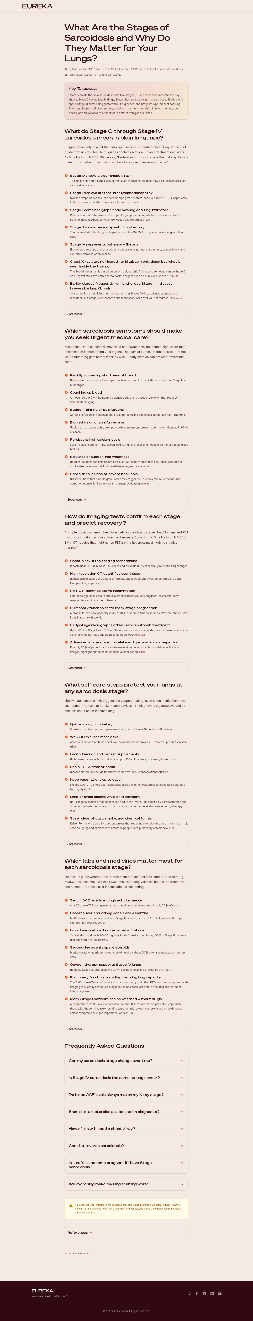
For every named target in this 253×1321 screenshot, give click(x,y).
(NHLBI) (145, 483)
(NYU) (73, 811)
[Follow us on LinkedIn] (212, 1293)
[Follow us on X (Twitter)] (197, 1293)
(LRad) (142, 652)
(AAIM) (86, 991)
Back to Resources (79, 1253)
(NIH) (132, 1013)
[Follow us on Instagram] (189, 1293)
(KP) (171, 828)
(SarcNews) (176, 298)
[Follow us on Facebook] (204, 1293)
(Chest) (174, 276)
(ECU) (146, 466)
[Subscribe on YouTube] (220, 1293)
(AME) (141, 634)
